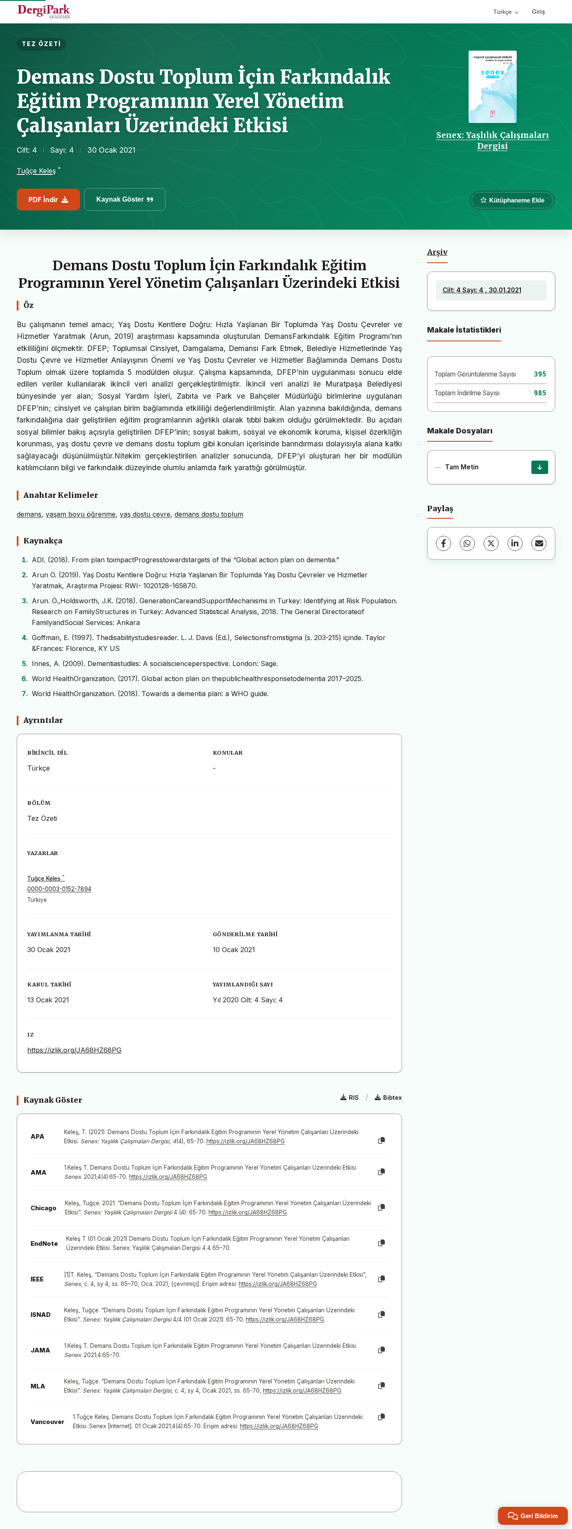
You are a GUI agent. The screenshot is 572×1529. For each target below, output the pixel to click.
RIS (354, 1097)
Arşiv (437, 252)
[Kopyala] (381, 1140)
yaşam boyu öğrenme (81, 514)
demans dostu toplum (209, 514)
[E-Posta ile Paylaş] (538, 543)
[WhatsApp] (467, 543)
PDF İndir (43, 199)
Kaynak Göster (120, 199)
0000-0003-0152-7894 (59, 889)
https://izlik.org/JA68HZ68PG (74, 1050)
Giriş (538, 11)
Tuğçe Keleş (36, 170)
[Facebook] (443, 543)
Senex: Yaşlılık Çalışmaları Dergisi (492, 140)
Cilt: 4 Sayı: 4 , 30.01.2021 (482, 290)
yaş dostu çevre (145, 514)
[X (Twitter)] (491, 543)
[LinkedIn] (515, 543)
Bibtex (392, 1097)
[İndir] (539, 467)
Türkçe (502, 11)
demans (29, 514)
